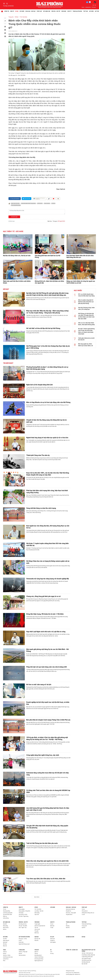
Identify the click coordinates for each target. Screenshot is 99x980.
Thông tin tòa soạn (70, 970)
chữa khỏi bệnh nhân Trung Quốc (28, 203)
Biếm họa (37, 932)
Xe (50, 949)
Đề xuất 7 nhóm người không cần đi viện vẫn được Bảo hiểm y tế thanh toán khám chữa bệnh (86, 331)
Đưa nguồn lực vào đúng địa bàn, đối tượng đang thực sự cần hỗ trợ (47, 527)
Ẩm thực (5, 944)
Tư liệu (51, 927)
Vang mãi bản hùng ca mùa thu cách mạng (41, 508)
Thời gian (55, 221)
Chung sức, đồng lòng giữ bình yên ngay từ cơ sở (43, 596)
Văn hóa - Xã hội (6, 955)
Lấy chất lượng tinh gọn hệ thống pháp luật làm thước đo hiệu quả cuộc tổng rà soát (47, 809)
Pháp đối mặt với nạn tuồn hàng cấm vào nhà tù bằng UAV (46, 667)
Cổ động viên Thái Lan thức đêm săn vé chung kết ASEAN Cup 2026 (48, 791)
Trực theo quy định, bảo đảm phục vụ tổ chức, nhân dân (45, 879)
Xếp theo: (49, 221)
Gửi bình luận (14, 216)
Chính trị (6, 11)
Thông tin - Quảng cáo (72, 949)
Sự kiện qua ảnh (70, 936)
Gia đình (5, 938)
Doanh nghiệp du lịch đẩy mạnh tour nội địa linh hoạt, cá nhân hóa (47, 703)
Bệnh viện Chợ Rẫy (15, 203)
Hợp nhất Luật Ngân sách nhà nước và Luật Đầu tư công (45, 632)
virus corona (47, 203)
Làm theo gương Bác (7, 912)
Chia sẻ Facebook (15, 198)
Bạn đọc (37, 936)
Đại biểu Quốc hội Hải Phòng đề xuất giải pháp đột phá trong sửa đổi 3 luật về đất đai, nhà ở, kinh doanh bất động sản (47, 294)
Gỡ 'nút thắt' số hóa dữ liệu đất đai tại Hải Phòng (43, 328)
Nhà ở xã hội (5, 927)
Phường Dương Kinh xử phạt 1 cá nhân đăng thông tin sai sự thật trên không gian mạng (47, 368)
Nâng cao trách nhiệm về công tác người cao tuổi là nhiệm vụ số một (81, 282)
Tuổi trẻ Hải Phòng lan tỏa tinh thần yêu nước (42, 843)
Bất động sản (46, 11)
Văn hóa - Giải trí (55, 11)
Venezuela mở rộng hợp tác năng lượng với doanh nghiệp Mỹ (47, 579)
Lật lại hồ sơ (5, 958)
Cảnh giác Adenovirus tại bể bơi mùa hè (86, 339)
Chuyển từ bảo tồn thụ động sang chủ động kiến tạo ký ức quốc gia (46, 421)
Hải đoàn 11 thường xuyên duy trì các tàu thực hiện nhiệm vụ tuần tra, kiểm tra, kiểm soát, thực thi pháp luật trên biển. (47, 548)
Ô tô (51, 951)
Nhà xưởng (5, 925)
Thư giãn (36, 931)
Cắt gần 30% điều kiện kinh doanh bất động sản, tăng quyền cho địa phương (47, 827)
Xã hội (16, 11)
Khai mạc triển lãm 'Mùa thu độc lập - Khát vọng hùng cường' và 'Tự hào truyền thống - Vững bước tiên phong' (47, 312)
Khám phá (52, 938)
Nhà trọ (4, 929)
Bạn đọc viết (37, 938)
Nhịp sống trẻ (6, 940)
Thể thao (85, 11)
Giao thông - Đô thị (23, 914)
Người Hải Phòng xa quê (24, 944)
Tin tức (4, 909)
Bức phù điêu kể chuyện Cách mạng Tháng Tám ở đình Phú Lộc (48, 720)
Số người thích (61, 221)
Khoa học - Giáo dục (30, 11)
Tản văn (36, 927)
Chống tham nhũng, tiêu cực (88, 912)
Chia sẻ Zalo (27, 198)
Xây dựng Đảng (6, 911)
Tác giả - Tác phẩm (23, 925)
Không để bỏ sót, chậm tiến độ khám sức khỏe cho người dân (49, 282)
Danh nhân (21, 942)
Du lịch (52, 936)
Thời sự (36, 953)
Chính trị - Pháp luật (23, 951)
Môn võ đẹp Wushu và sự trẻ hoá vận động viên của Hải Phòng (48, 402)
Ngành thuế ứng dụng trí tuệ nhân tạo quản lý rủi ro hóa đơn (47, 438)
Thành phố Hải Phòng (86, 924)
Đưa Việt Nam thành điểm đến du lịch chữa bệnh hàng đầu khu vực (80, 256)
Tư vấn (83, 914)
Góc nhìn (22, 11)
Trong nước (84, 925)
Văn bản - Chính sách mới (87, 953)
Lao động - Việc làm (39, 911)
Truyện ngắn (37, 924)
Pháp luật (39, 11)
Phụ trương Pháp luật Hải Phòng (88, 950)
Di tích (20, 940)
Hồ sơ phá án (85, 911)
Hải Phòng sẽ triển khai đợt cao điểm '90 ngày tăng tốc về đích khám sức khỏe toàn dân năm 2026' (86, 316)
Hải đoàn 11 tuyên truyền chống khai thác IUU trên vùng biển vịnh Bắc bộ (47, 544)
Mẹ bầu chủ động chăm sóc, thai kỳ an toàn (16, 255)
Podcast (94, 7)
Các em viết (37, 929)
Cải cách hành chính (7, 914)
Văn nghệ (63, 11)
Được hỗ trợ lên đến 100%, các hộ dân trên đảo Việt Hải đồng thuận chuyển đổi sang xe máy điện (47, 474)
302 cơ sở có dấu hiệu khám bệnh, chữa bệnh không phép (86, 323)
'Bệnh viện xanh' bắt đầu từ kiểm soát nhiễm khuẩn (17, 282)
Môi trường (37, 912)
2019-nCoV (40, 203)
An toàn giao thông (39, 958)
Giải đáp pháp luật (86, 962)
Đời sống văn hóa (22, 924)
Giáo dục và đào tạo (70, 909)
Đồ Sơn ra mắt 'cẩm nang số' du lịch (38, 684)
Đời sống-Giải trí (38, 955)
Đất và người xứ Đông (24, 936)
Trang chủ (11, 17)
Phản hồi (36, 940)
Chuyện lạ (52, 940)
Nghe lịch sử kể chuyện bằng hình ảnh (39, 385)
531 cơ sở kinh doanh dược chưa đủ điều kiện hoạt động (86, 295)
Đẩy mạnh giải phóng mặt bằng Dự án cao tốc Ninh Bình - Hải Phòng (47, 650)
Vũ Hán (53, 203)
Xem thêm (36, 897)
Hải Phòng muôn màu (8, 957)
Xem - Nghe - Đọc (23, 927)
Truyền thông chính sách (87, 956)
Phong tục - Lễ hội (23, 938)
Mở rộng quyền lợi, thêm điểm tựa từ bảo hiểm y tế (85, 344)
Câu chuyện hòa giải (86, 958)
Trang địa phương (77, 11)
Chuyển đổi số (69, 914)
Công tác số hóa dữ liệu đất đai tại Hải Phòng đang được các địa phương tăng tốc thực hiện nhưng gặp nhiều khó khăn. (48, 331)
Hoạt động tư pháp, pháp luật (88, 954)
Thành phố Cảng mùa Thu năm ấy (38, 455)
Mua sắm (5, 942)
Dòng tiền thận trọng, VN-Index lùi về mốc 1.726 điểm (45, 614)
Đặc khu (68, 927)
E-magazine (88, 7)
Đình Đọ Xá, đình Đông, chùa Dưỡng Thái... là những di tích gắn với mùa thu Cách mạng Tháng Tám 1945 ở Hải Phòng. (47, 511)
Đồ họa (83, 936)
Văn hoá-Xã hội (22, 955)
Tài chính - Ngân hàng (23, 916)
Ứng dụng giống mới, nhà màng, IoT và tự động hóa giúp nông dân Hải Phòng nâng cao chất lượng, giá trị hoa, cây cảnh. (48, 758)
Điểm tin (36, 951)
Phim (4, 960)
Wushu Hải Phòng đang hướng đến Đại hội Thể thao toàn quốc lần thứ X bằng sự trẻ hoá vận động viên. (47, 405)
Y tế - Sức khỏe (23, 17)
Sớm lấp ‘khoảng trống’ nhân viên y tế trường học (86, 308)
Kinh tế (12, 11)
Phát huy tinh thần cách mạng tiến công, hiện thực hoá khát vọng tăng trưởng (47, 491)
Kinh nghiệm (53, 942)
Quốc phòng (6, 918)
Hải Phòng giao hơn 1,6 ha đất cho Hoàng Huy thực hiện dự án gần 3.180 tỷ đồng (48, 347)
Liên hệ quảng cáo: (70, 974)
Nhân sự (5, 916)
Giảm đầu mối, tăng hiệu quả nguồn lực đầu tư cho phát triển (47, 861)
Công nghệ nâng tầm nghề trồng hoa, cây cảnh (42, 755)
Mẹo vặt (5, 945)
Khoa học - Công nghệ (71, 912)
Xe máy (52, 953)
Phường (67, 925)
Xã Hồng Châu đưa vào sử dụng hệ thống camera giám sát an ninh (47, 562)
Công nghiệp (22, 909)
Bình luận (52, 925)
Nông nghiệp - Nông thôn (24, 911)
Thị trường (21, 912)
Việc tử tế (37, 914)
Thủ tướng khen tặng (15, 205)
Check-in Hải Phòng (39, 957)
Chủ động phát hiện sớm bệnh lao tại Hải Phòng (47, 256)
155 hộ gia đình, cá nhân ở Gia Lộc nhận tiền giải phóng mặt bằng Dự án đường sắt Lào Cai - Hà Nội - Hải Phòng (47, 738)
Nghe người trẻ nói (39, 960)
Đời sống (91, 11)
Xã (66, 924)
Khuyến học (68, 911)
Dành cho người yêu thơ (40, 925)
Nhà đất (5, 924)
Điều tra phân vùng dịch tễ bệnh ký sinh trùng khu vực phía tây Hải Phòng (86, 301)
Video (83, 7)
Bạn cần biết (84, 963)
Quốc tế (69, 11)
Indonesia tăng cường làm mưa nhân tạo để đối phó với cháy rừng (47, 774)
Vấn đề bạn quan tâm (86, 960)
